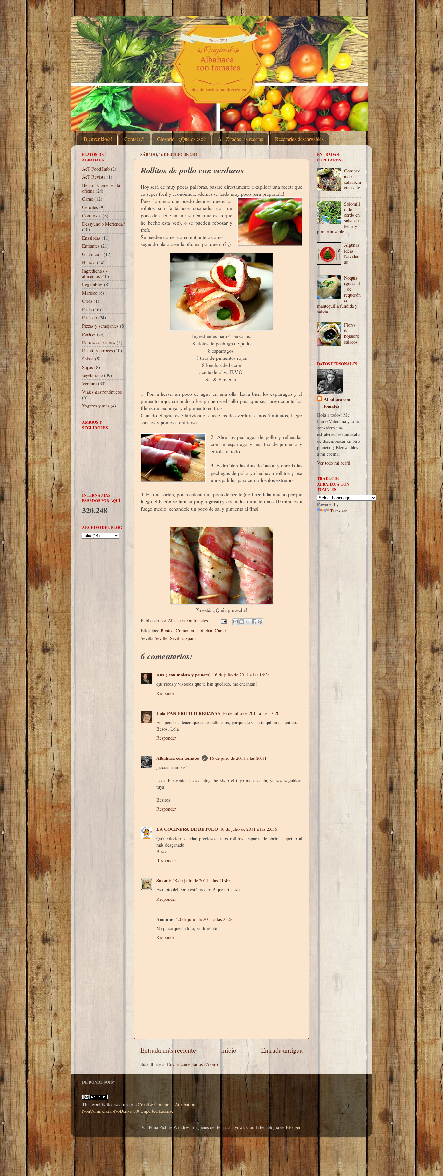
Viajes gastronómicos (102, 392)
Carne (220, 631)
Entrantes (91, 246)
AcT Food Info (96, 169)
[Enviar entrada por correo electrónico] (223, 620)
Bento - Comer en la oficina (186, 631)
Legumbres (92, 284)
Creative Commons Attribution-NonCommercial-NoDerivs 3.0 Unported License (139, 1107)
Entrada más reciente (168, 1050)
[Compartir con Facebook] (254, 621)
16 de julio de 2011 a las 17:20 (250, 713)
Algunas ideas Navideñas (351, 253)
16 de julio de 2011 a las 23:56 (248, 829)
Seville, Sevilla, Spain (175, 638)
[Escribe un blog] (241, 621)
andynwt (236, 1127)
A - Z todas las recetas (240, 138)
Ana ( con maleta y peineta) (183, 674)
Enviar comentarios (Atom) (192, 1064)
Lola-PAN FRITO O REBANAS (188, 713)
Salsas (88, 359)
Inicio (228, 1050)
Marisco (89, 293)
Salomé (163, 880)
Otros (87, 301)
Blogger (293, 1127)
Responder (166, 693)
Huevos (89, 262)
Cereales (90, 207)
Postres (89, 334)
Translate (338, 511)
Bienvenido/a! (98, 138)
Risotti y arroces (97, 350)
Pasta (87, 309)
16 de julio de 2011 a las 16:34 (241, 675)
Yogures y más (95, 406)
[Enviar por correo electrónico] (235, 621)
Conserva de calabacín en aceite (352, 179)
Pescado (89, 317)
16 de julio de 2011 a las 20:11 (238, 758)
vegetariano (92, 375)
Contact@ (134, 138)
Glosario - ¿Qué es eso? (181, 138)
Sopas (87, 367)
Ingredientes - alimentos (95, 273)
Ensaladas (91, 238)
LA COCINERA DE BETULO (187, 829)
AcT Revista (93, 177)
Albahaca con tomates (178, 758)
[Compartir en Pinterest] (260, 621)
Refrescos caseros (98, 342)
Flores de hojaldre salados (351, 333)
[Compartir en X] (248, 621)
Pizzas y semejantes (100, 326)
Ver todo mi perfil (333, 463)
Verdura (89, 384)
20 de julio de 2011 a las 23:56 (204, 919)
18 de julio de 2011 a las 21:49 (201, 880)
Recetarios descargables (299, 138)
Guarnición (92, 254)
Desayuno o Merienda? (103, 224)
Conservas (92, 215)
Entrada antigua (282, 1050)
